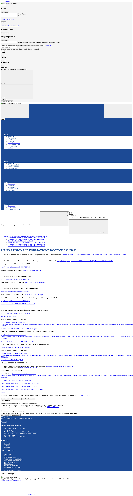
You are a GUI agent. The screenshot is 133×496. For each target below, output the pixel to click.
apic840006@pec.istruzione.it (23, 433)
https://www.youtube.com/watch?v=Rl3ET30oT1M (15, 267)
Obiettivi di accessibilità (11, 462)
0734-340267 (11, 430)
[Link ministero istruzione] (9, 3)
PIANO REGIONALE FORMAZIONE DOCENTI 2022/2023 (26, 242)
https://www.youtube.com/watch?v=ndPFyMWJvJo (15, 313)
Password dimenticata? (7, 19)
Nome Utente (22, 14)
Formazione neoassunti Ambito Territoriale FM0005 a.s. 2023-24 (26, 244)
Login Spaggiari (47, 45)
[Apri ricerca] (118, 111)
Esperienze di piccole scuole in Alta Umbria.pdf (59, 366)
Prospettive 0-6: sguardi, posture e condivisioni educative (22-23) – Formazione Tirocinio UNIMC (85, 261)
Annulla (3, 101)
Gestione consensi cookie (11, 465)
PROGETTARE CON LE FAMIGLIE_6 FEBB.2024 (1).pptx (19, 329)
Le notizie (71, 215)
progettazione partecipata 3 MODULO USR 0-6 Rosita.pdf (18, 304)
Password (20, 16)
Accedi (3, 5)
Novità (71, 214)
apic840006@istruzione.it (22, 432)
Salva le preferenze (15, 415)
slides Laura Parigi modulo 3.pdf (10, 316)
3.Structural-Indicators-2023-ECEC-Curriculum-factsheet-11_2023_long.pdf (22, 389)
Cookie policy (8, 454)
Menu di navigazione (102, 233)
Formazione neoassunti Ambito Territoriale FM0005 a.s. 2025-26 (26, 237)
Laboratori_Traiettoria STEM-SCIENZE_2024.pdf (15, 347)
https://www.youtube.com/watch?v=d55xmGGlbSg (15, 279)
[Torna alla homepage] (66, 103)
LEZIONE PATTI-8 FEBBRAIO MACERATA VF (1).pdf (18, 341)
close (2, 119)
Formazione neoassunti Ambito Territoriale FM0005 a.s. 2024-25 (26, 239)
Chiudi (3, 55)
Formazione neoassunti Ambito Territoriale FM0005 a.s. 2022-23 (26, 246)
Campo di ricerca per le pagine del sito (12, 225)
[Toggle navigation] (15, 111)
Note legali (7, 456)
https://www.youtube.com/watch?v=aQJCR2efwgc (15, 301)
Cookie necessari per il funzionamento (12, 412)
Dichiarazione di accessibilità (12, 460)
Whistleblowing (8, 464)
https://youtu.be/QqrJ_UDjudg (28, 367)
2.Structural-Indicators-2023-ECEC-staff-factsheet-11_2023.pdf (19, 386)
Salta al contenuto (6, 1)
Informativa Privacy (10, 457)
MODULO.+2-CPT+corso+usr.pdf (35, 282)
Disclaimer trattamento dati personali (11, 480)
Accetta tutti (28, 398)
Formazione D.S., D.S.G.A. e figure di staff (20, 241)
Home (70, 212)
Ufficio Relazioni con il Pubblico (13, 459)
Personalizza (4, 398)
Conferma (9, 101)
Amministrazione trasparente (12, 467)
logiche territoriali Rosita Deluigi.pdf (12, 360)
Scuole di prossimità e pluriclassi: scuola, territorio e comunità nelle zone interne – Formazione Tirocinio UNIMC (94, 254)
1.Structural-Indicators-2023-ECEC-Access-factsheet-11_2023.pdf (20, 383)
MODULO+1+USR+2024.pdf (32, 270)
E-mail (20, 42)
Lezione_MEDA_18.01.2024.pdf (33, 294)
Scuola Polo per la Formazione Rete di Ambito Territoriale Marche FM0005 (26, 236)
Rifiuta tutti (15, 398)
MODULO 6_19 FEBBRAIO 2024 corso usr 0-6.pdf (16, 380)
